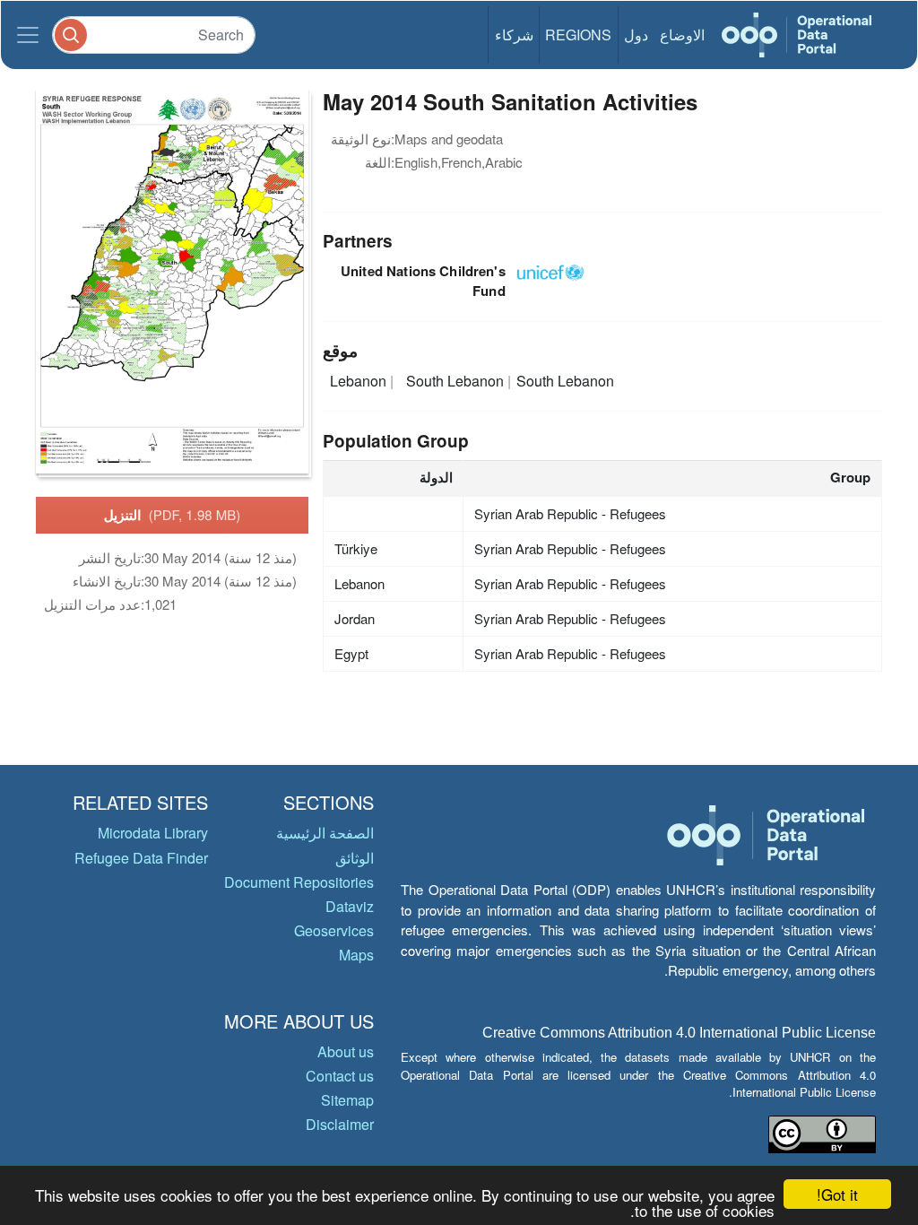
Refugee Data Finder (141, 857)
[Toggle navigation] (28, 35)
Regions (578, 34)
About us (345, 1051)
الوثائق (354, 857)
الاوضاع (682, 34)
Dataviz (349, 906)
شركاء (514, 34)
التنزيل (172, 515)
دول (636, 34)
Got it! (837, 1194)
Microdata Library (153, 832)
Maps (356, 954)
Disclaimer (340, 1124)
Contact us (340, 1075)
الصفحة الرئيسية (325, 832)
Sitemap (347, 1100)
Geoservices (334, 930)
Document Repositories (299, 882)
